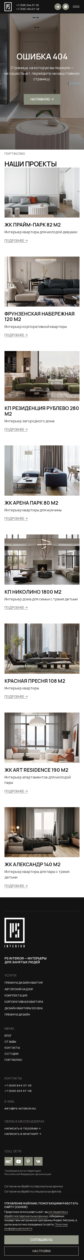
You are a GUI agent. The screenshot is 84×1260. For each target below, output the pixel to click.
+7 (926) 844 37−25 (27, 5)
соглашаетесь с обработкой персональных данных (36, 1214)
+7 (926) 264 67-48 (27, 9)
